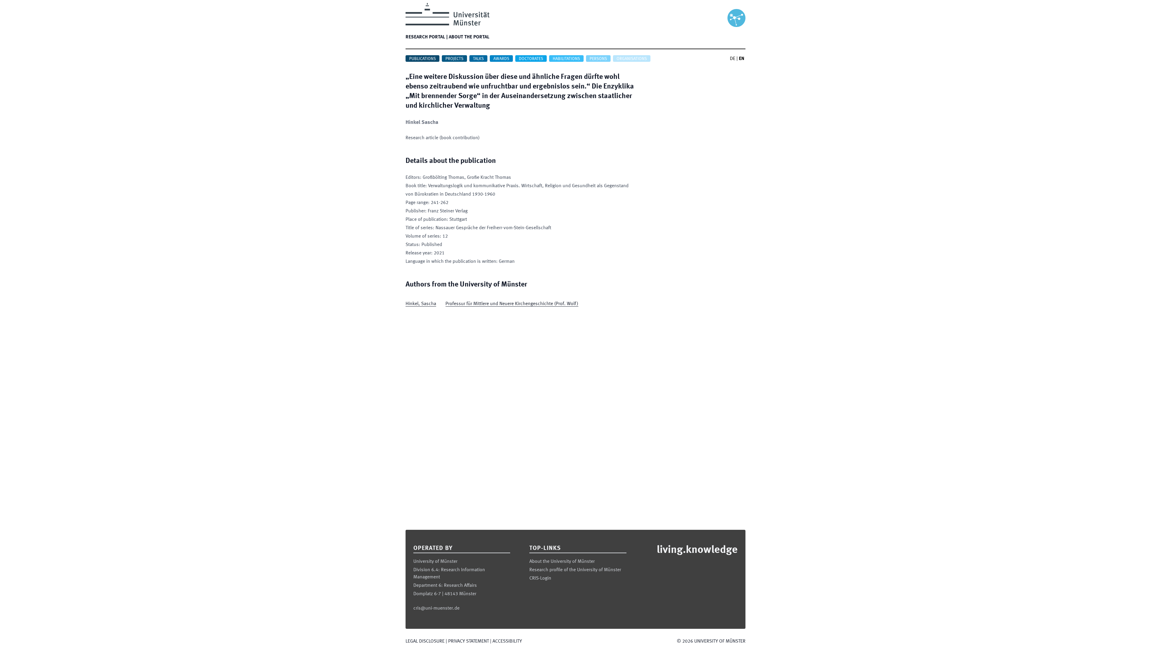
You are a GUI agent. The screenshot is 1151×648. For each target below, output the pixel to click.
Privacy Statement (468, 641)
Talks (478, 59)
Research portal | (427, 37)
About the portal (469, 37)
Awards (501, 59)
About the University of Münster (562, 561)
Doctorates (531, 59)
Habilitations (566, 59)
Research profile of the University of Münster (575, 570)
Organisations (632, 59)
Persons (598, 59)
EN (741, 58)
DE (732, 58)
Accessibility (507, 641)
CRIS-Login (540, 578)
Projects (454, 59)
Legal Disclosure (425, 641)
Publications (422, 59)
